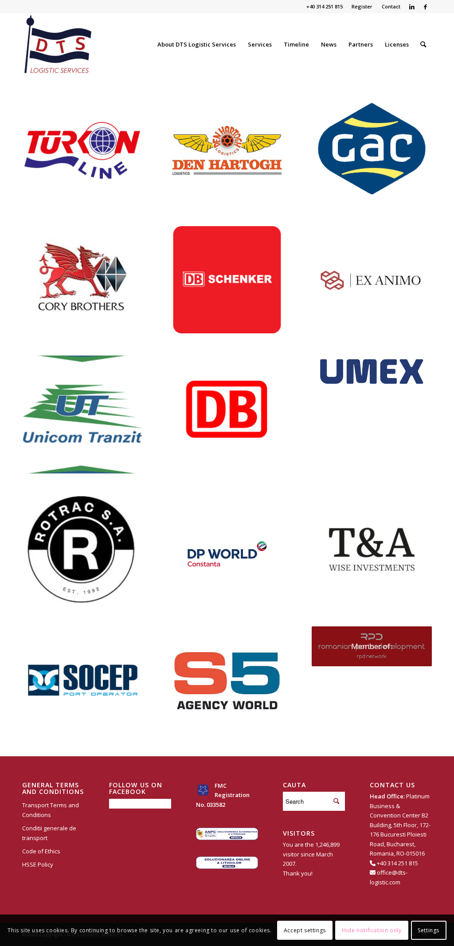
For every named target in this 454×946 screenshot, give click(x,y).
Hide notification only (371, 930)
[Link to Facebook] (425, 6)
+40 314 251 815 (397, 863)
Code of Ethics (41, 851)
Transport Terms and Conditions (50, 809)
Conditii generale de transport (49, 832)
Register (362, 6)
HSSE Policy (37, 864)
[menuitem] (362, 6)
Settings (428, 930)
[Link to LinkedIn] (411, 6)
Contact (391, 6)
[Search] (423, 44)
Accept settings (305, 930)
